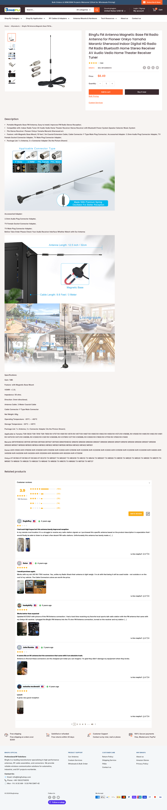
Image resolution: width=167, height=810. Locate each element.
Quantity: (92, 83)
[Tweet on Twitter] (153, 67)
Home (7, 26)
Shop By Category (12, 18)
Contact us (136, 18)
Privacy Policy (142, 764)
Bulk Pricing (94, 96)
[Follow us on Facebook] (49, 797)
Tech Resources (107, 18)
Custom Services (96, 103)
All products (15, 26)
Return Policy (107, 757)
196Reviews (22, 499)
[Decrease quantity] (100, 83)
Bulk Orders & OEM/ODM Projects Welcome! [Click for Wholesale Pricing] (83, 2)
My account (138, 11)
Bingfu (92, 68)
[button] (71, 724)
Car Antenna (73, 757)
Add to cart (105, 92)
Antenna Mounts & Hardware (85, 18)
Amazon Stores (142, 760)
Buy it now (142, 92)
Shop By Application (34, 18)
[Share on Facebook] (144, 67)
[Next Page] (95, 724)
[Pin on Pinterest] (148, 67)
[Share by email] (157, 67)
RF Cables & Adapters (58, 18)
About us (124, 18)
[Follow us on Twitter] (54, 797)
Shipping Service (109, 760)
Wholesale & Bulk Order (78, 764)
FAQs (104, 764)
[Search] (97, 9)
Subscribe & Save (153, 2)
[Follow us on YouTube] (58, 797)
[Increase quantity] (112, 83)
